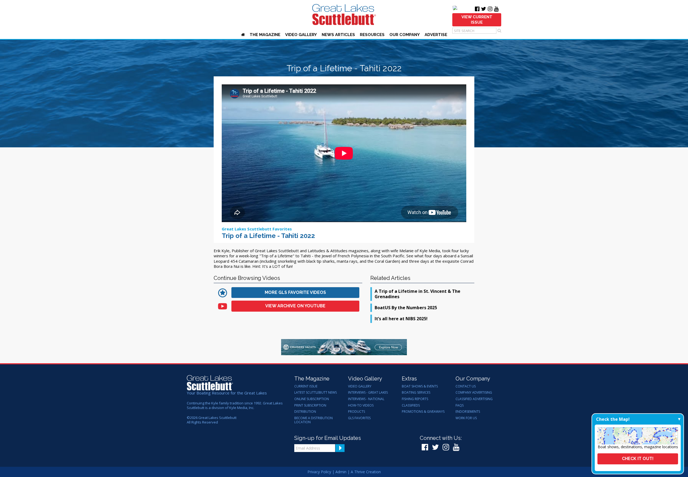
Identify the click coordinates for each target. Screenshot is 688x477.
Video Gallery (301, 34)
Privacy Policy (319, 471)
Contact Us (466, 386)
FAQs (460, 405)
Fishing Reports (415, 399)
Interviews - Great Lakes (368, 392)
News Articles (338, 34)
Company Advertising (474, 392)
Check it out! (638, 458)
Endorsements (468, 412)
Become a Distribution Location (313, 420)
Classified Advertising (474, 399)
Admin (340, 471)
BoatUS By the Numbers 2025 (406, 308)
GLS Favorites (359, 418)
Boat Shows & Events (420, 386)
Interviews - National (366, 399)
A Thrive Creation (366, 471)
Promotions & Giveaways (423, 412)
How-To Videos (361, 405)
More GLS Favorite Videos (295, 292)
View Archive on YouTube (295, 305)
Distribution (305, 412)
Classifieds (411, 405)
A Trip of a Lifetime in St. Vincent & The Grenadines (417, 294)
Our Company (404, 34)
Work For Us (466, 418)
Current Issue (305, 386)
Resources (372, 34)
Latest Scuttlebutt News (315, 392)
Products (356, 412)
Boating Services (416, 392)
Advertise (436, 34)
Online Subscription (311, 399)
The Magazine (265, 34)
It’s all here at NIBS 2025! (401, 319)
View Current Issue (476, 20)
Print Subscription (310, 405)
